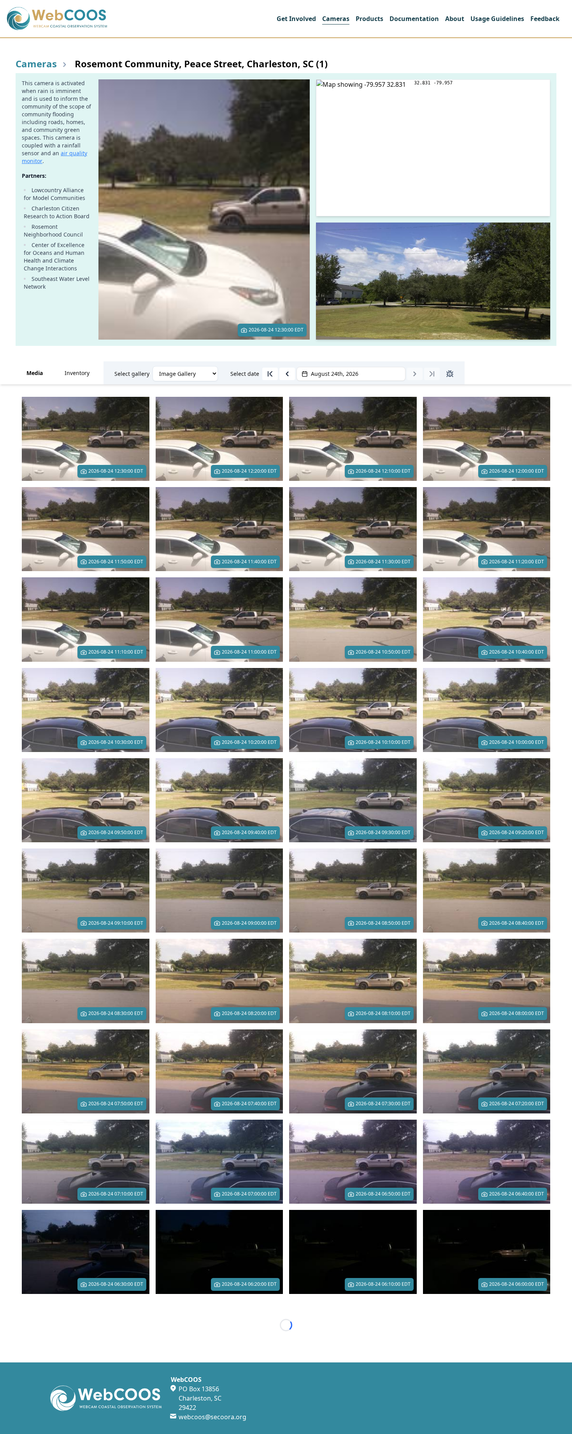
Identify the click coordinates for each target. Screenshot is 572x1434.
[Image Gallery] (185, 373)
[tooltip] (270, 374)
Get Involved (296, 18)
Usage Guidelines (497, 18)
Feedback (545, 18)
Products (369, 18)
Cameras (335, 18)
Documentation (414, 18)
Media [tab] (34, 373)
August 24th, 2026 (334, 373)
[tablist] (286, 372)
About (454, 18)
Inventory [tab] (77, 373)
